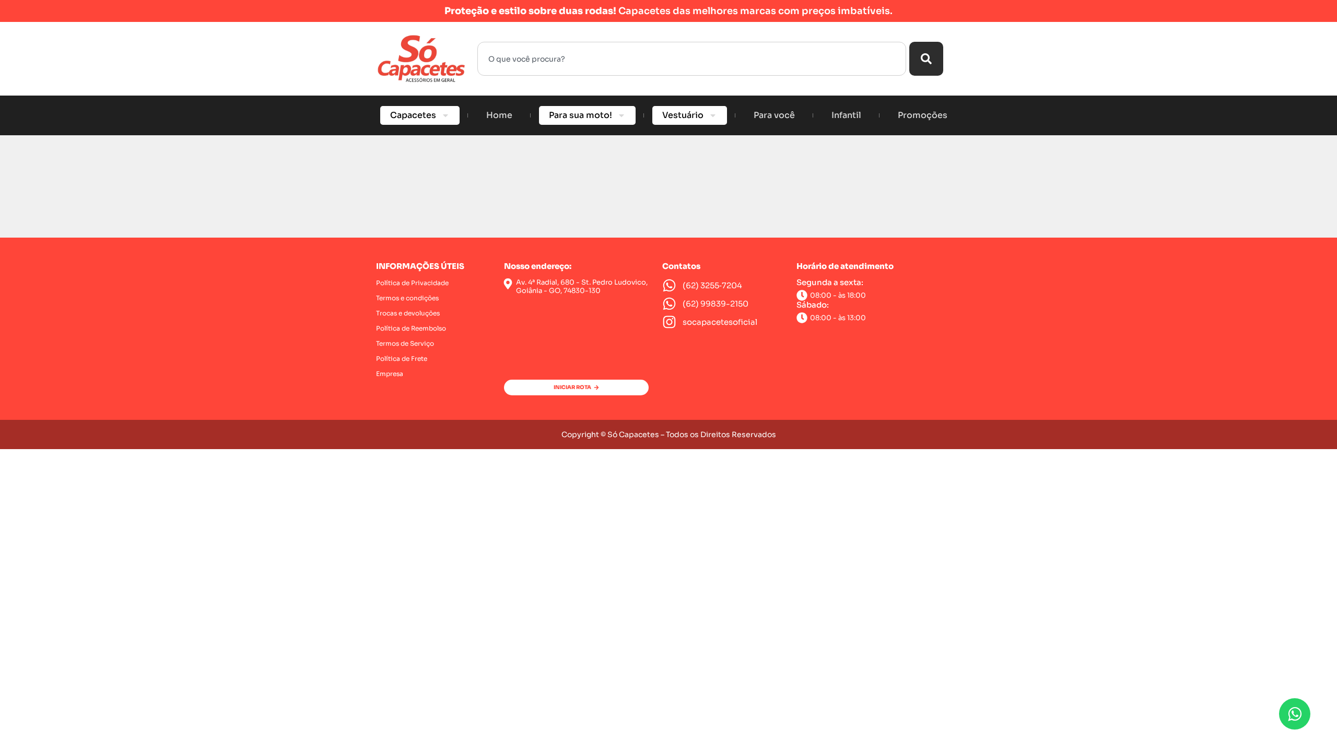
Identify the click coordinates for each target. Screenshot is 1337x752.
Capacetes (413, 115)
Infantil (846, 115)
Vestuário (682, 115)
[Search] (926, 59)
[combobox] (691, 59)
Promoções (922, 115)
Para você (774, 115)
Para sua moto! (580, 115)
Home (499, 115)
